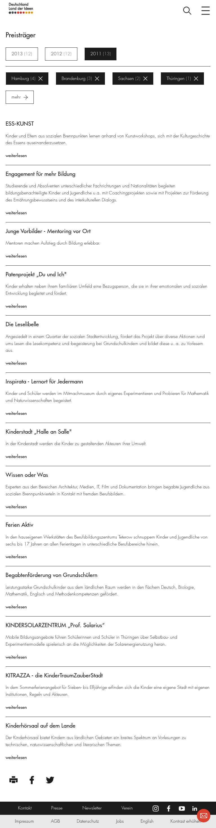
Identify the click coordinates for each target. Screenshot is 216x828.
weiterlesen (16, 155)
